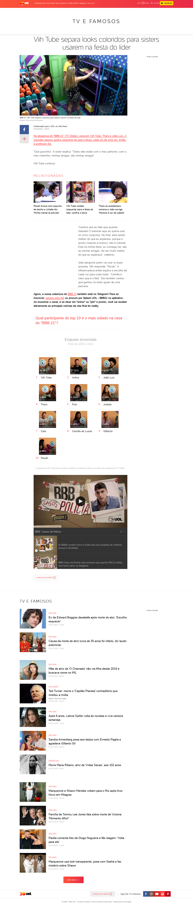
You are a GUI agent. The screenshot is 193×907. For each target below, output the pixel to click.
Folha (81, 11)
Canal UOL (132, 11)
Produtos (23, 11)
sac (139, 3)
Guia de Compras (166, 11)
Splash (96, 11)
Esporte (88, 11)
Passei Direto (73, 3)
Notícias (47, 11)
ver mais (71, 880)
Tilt (120, 11)
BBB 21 (72, 294)
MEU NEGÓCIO (61, 3)
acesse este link (55, 297)
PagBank (83, 3)
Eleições (38, 11)
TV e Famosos (96, 21)
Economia (73, 11)
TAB (145, 11)
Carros (64, 11)
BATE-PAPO (51, 3)
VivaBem (114, 11)
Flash (31, 11)
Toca (155, 11)
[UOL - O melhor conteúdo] (24, 3)
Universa (105, 11)
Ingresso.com (40, 3)
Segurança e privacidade (121, 902)
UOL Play (91, 3)
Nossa (140, 11)
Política (56, 11)
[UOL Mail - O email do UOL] (145, 3)
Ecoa (124, 11)
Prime (150, 11)
